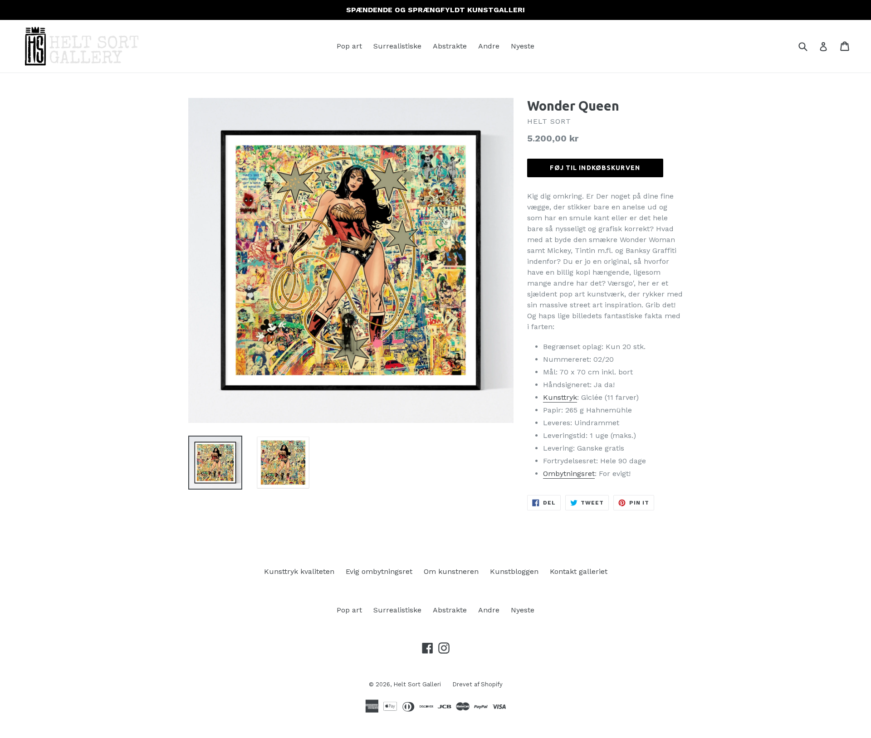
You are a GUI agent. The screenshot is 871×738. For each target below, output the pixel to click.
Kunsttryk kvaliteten (299, 571)
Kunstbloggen (514, 571)
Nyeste (522, 46)
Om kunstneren (451, 571)
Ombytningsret (569, 473)
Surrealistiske (397, 46)
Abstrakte (450, 46)
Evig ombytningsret (379, 571)
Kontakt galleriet (578, 571)
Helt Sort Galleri (417, 684)
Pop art (349, 46)
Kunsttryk (560, 397)
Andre (488, 46)
